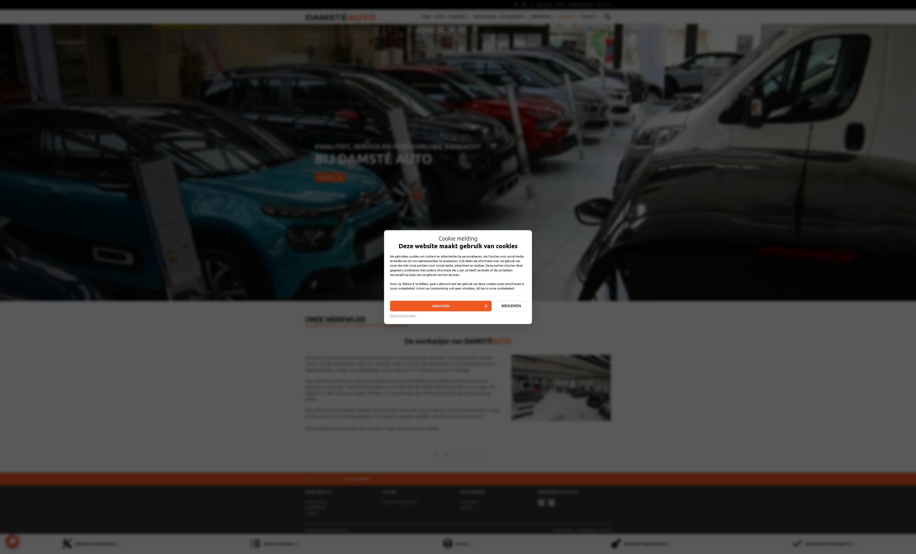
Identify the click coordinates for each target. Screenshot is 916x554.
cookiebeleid (406, 288)
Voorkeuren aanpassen (403, 315)
